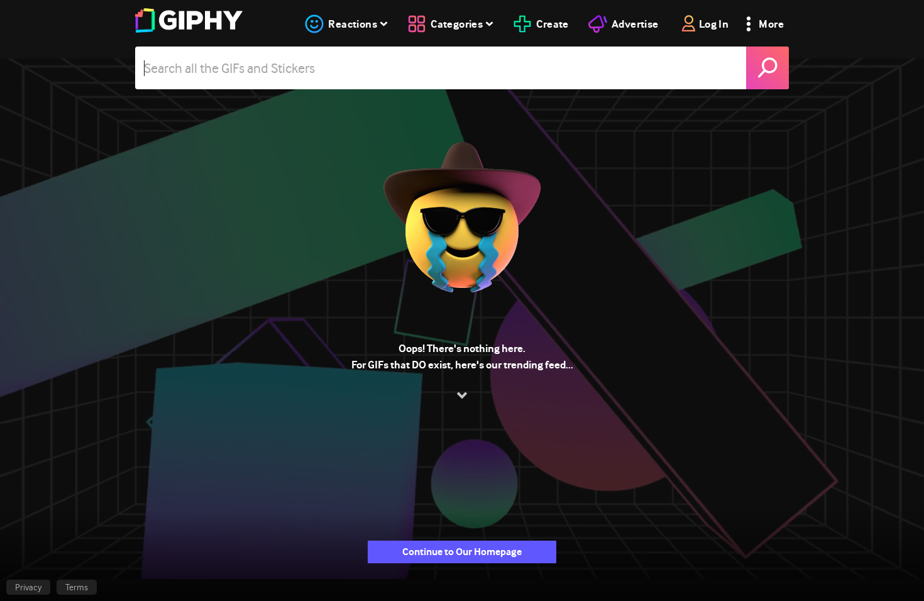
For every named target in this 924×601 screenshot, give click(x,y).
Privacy (28, 587)
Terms (76, 587)
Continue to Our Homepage (462, 552)
